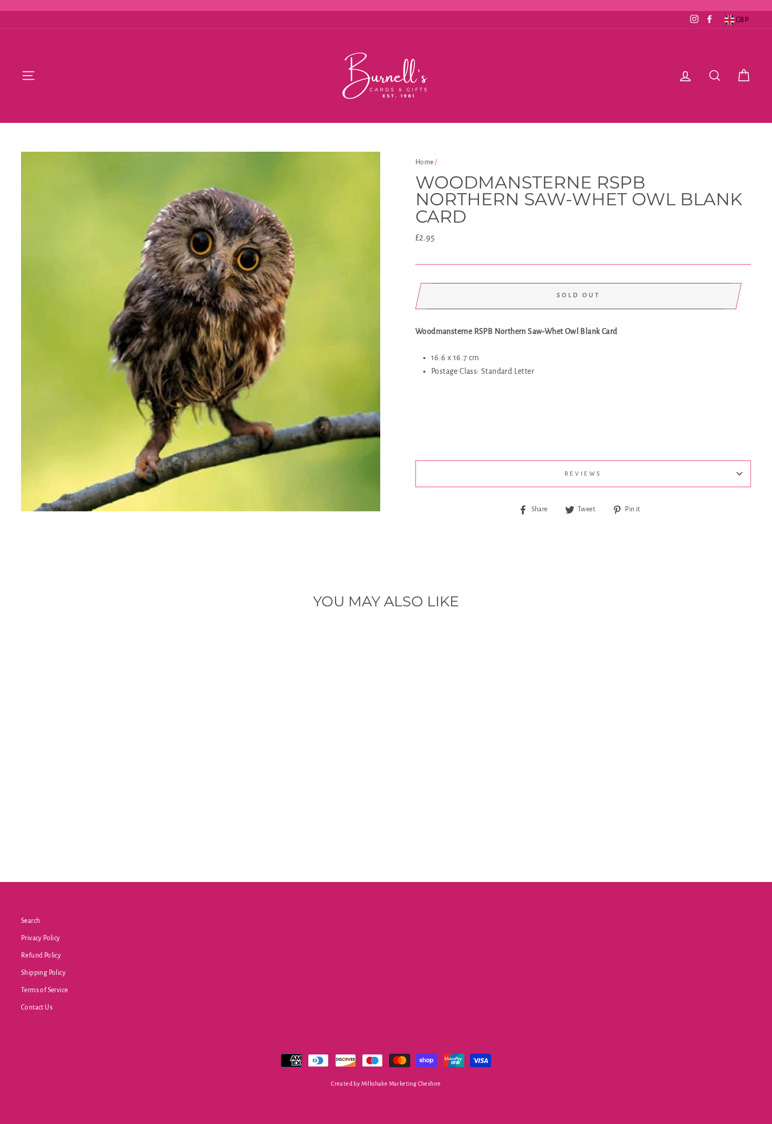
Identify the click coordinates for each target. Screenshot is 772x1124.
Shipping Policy (43, 972)
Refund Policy (41, 955)
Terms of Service (44, 990)
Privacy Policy (40, 938)
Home (424, 162)
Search (30, 921)
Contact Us (37, 1007)
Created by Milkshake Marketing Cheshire (386, 1083)
